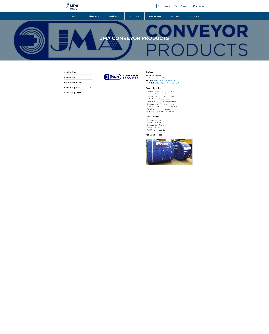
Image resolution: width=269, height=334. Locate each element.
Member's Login (181, 6)
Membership (114, 16)
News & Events (155, 16)
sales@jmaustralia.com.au (164, 80)
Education (134, 16)
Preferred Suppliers (73, 82)
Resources (175, 16)
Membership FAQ (72, 87)
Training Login (164, 6)
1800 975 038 (159, 78)
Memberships (70, 72)
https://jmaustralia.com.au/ (167, 83)
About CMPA (94, 16)
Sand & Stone (195, 16)
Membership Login (72, 92)
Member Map (70, 77)
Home (74, 16)
